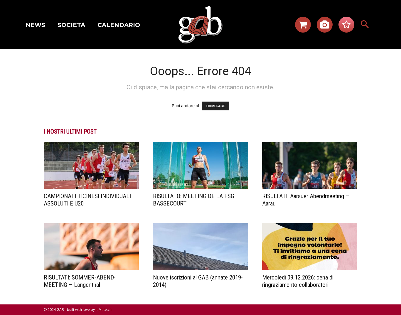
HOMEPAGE (215, 106)
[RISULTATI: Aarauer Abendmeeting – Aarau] (309, 165)
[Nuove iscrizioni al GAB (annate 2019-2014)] (200, 246)
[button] (364, 24)
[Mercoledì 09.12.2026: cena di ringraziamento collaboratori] (309, 246)
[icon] (303, 26)
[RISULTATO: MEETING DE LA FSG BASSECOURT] (200, 165)
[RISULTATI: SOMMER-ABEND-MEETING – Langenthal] (91, 246)
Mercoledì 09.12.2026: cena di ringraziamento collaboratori (297, 281)
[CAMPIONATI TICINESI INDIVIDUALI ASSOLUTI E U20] (91, 165)
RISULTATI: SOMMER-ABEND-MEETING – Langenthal (80, 281)
